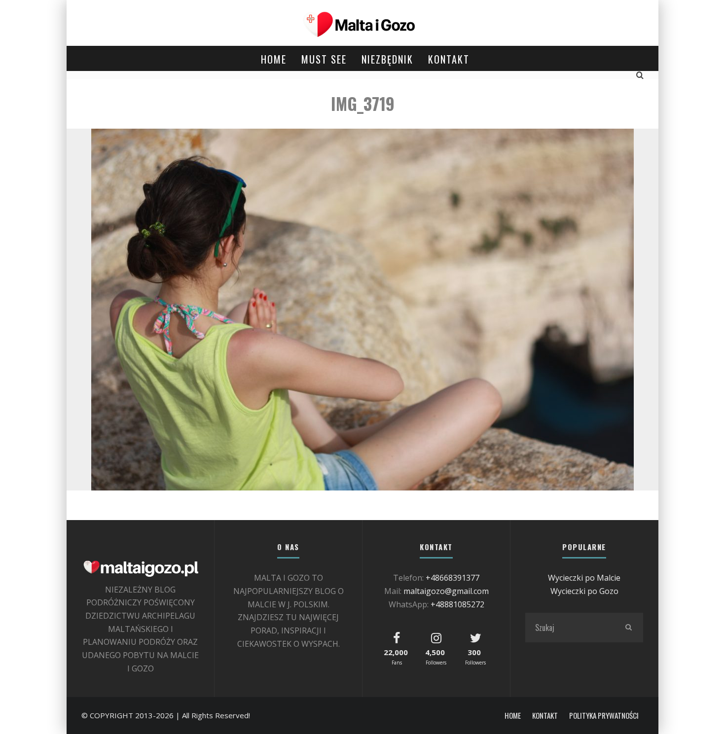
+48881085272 (457, 604)
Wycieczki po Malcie (584, 577)
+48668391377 (452, 577)
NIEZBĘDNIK (387, 59)
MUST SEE (324, 59)
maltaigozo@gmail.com (446, 591)
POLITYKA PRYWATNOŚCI (604, 715)
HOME (274, 59)
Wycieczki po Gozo (584, 591)
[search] (628, 627)
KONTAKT (449, 59)
